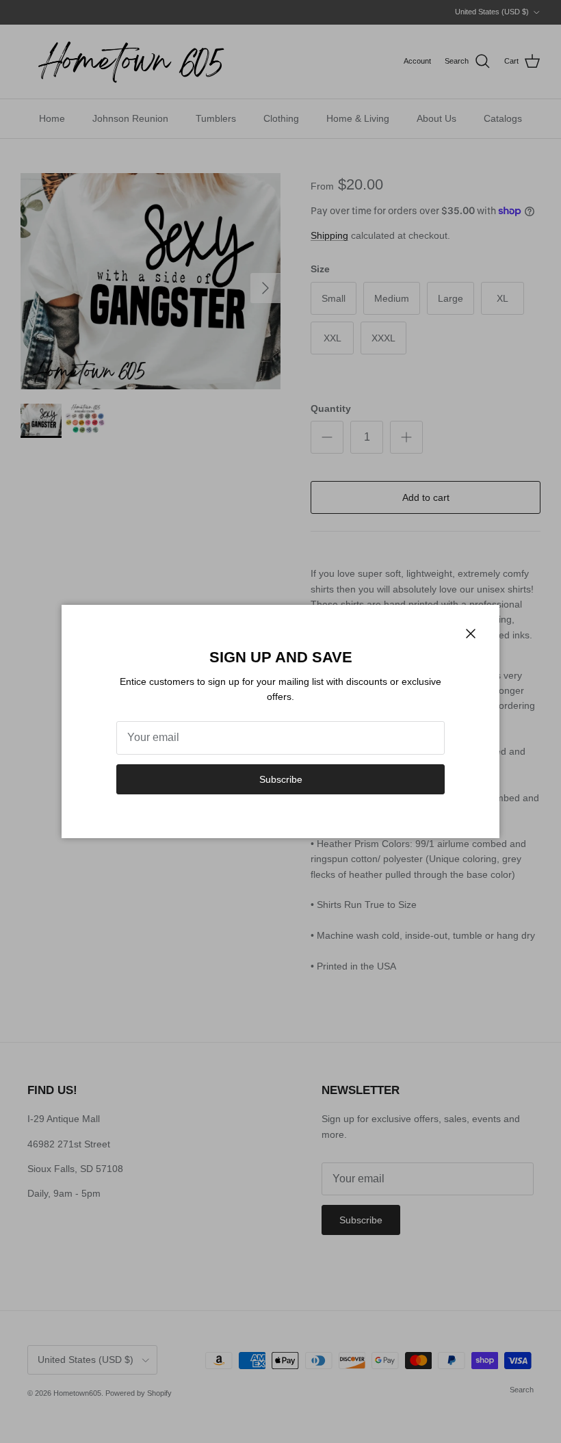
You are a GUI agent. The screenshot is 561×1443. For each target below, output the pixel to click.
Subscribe (280, 779)
